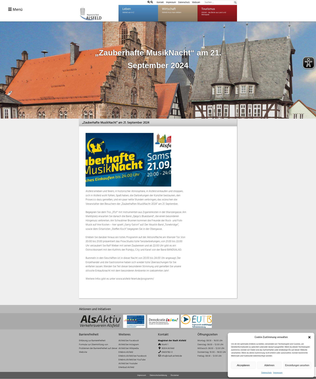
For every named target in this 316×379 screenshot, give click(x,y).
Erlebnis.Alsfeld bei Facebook (132, 356)
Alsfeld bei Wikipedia (128, 348)
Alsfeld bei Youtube (127, 363)
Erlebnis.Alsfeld (125, 352)
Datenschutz (266, 372)
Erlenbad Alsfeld (126, 367)
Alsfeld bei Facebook (128, 341)
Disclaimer (175, 375)
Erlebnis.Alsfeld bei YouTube (131, 360)
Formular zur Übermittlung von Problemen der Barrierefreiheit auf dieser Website (98, 348)
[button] (309, 337)
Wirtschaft (169, 9)
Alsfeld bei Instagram (128, 345)
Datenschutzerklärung (158, 375)
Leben (126, 9)
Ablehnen (269, 365)
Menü (17, 10)
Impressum (277, 372)
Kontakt (160, 2)
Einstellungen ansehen (297, 365)
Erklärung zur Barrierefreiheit (92, 341)
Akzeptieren (243, 365)
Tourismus (208, 9)
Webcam (196, 2)
